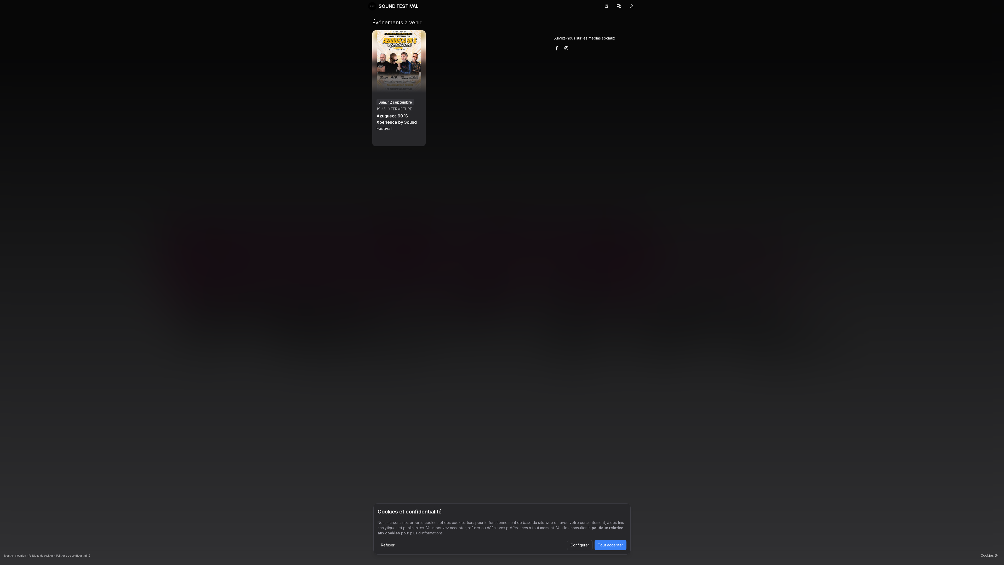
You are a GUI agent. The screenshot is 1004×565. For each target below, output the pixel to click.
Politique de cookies (40, 555)
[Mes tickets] (606, 6)
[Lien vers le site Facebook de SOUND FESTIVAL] (557, 48)
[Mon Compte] (632, 6)
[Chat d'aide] (619, 6)
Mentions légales (15, 555)
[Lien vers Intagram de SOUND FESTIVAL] (566, 48)
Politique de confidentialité (73, 555)
